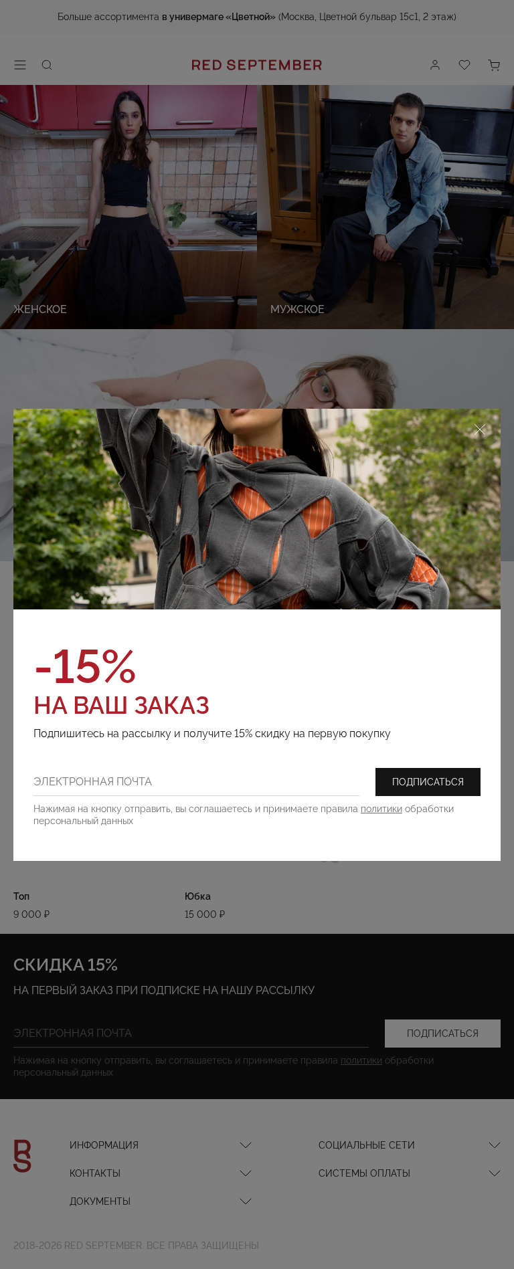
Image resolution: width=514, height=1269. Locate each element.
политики (381, 808)
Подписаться (428, 782)
